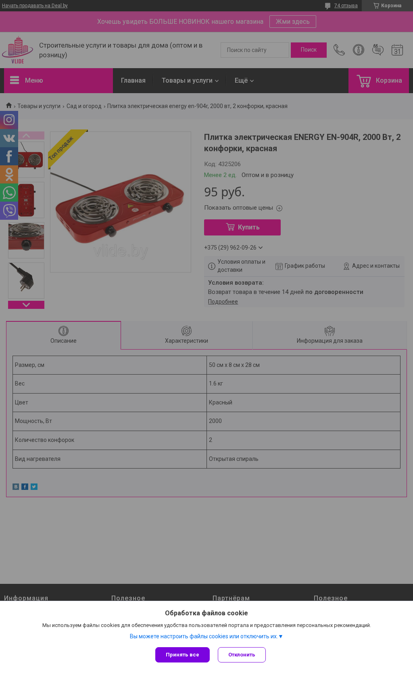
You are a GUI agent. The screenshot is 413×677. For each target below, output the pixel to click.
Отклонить (241, 655)
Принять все (182, 655)
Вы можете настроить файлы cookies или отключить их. (204, 636)
